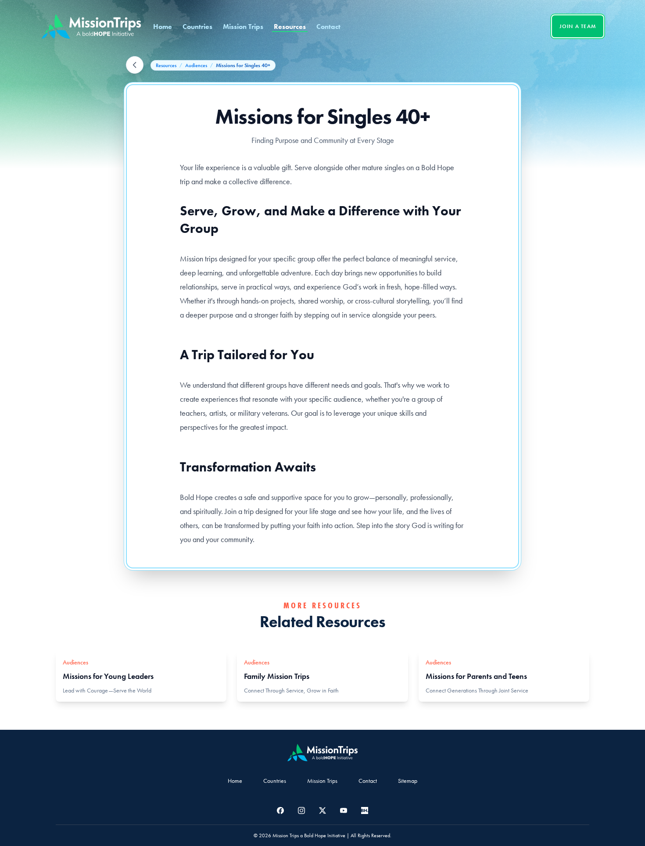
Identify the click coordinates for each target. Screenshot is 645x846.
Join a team (577, 26)
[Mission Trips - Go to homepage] (91, 26)
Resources (290, 26)
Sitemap (407, 781)
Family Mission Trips (276, 676)
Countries (197, 26)
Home (162, 26)
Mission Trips (243, 26)
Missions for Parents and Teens (476, 676)
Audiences (196, 65)
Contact (328, 26)
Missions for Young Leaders (108, 676)
